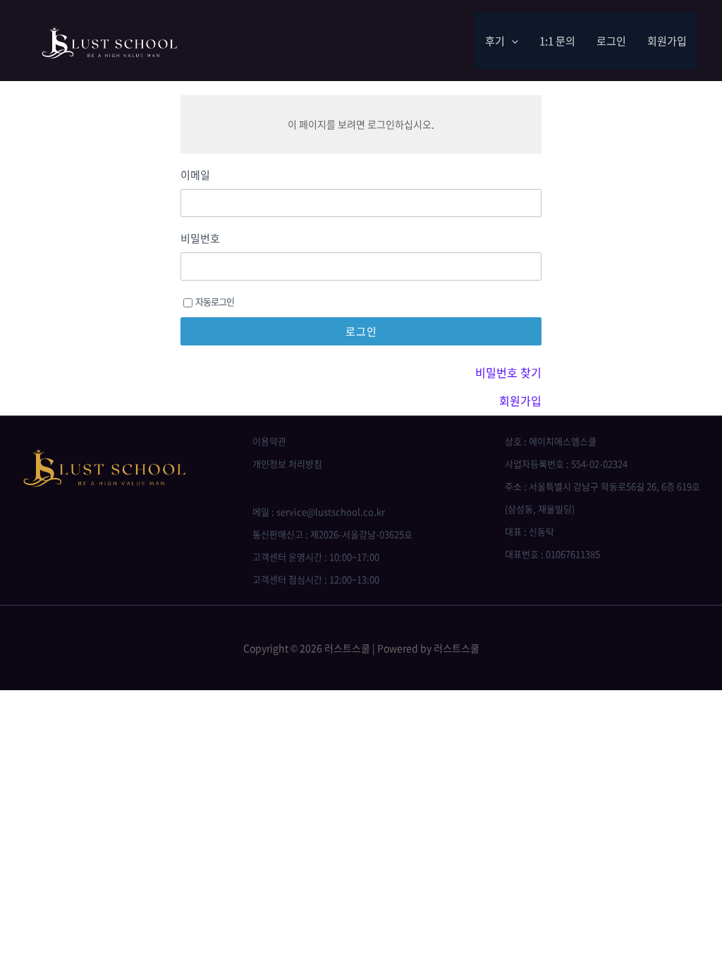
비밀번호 (200, 238)
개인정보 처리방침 (287, 463)
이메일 (195, 175)
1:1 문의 (557, 41)
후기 (495, 41)
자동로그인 (214, 301)
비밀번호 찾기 (508, 372)
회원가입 (667, 41)
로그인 (611, 41)
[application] (511, 41)
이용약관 (269, 441)
